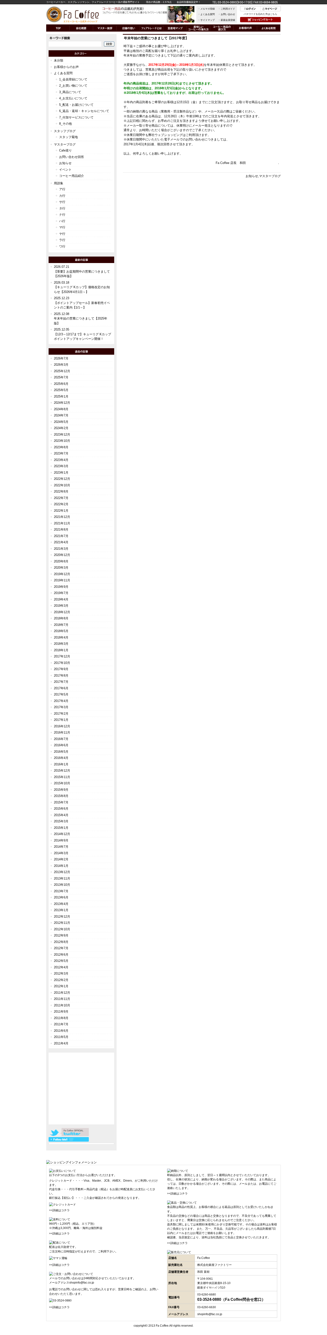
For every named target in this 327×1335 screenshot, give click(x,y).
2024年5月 (61, 422)
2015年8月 (61, 796)
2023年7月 (61, 453)
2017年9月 (61, 669)
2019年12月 (62, 574)
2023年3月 (61, 466)
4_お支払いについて (73, 98)
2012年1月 (61, 986)
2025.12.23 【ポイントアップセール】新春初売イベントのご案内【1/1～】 (82, 302)
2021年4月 (61, 542)
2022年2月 (61, 504)
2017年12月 (62, 656)
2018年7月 (61, 625)
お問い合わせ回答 (71, 157)
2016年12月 (62, 726)
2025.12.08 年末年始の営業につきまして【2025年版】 (80, 318)
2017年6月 (61, 688)
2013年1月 (61, 910)
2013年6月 (61, 897)
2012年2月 (61, 980)
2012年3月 (61, 973)
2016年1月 (61, 764)
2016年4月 (61, 758)
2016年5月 (61, 751)
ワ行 (62, 246)
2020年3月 (61, 567)
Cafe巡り (65, 150)
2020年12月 (62, 555)
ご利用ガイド (228, 8)
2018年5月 (61, 631)
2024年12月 (62, 402)
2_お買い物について (73, 85)
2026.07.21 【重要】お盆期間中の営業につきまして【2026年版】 (82, 271)
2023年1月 (61, 472)
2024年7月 (61, 415)
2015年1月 (61, 828)
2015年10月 (62, 783)
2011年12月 (62, 992)
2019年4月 (61, 599)
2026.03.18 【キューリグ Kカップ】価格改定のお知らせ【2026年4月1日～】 (82, 287)
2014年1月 (61, 866)
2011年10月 (62, 1005)
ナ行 (62, 214)
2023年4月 (61, 460)
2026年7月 (61, 358)
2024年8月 (61, 409)
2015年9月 (61, 789)
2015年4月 (61, 815)
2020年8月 (61, 561)
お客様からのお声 (66, 67)
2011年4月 (61, 1043)
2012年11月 (62, 923)
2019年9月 (61, 587)
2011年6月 (61, 1030)
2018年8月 (61, 618)
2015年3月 (61, 821)
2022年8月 (61, 491)
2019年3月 (61, 605)
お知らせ (252, 176)
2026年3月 (61, 364)
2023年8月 (61, 447)
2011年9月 (61, 1011)
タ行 (62, 208)
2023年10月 (62, 441)
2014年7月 (61, 846)
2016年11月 (62, 732)
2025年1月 (61, 396)
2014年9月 (61, 840)
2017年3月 (61, 707)
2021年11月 (62, 523)
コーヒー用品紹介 (71, 176)
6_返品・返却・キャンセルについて (84, 111)
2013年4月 (61, 904)
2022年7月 (61, 498)
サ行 (62, 202)
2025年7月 (61, 377)
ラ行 (62, 240)
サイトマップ (207, 20)
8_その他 (65, 123)
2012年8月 (61, 942)
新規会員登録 (228, 20)
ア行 (62, 189)
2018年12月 (62, 612)
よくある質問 (207, 14)
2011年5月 (61, 1037)
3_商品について (70, 92)
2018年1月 (61, 650)
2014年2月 (61, 859)
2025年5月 (61, 390)
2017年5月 (61, 694)
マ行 (62, 227)
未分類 (58, 60)
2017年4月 (61, 701)
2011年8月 (61, 1018)
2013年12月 (62, 872)
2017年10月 (62, 663)
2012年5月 (61, 961)
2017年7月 (61, 682)
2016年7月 (61, 739)
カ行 (62, 195)
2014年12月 (62, 834)
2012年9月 (61, 935)
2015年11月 (62, 777)
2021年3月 (61, 548)
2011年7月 (61, 1024)
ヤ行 (62, 234)
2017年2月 (61, 713)
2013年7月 (61, 891)
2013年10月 (62, 884)
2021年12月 (62, 517)
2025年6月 (61, 384)
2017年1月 (61, 720)
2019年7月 (61, 593)
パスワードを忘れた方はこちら (260, 14)
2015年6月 (61, 808)
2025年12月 (62, 371)
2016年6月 (61, 745)
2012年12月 (62, 916)
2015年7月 (61, 802)
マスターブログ (270, 176)
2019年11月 (62, 580)
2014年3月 (61, 853)
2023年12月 (62, 434)
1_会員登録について (73, 79)
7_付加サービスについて (76, 117)
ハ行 (62, 221)
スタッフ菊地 (68, 137)
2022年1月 (61, 510)
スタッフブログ (65, 131)
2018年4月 (61, 637)
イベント (65, 169)
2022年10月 (62, 485)
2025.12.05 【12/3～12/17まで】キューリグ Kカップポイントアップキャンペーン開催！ (82, 334)
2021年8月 (61, 529)
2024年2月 (61, 428)
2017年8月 (61, 675)
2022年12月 (62, 479)
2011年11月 (62, 999)
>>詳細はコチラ (59, 1210)
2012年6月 (61, 954)
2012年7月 (61, 948)
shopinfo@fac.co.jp (81, 1282)
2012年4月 (61, 967)
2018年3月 (61, 643)
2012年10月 (62, 929)
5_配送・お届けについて (76, 105)
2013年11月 (62, 878)
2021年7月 (61, 536)
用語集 (58, 183)
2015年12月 (62, 770)
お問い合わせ (228, 14)
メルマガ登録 (207, 8)
